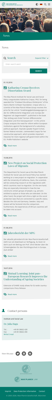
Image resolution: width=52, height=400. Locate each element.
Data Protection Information (25, 391)
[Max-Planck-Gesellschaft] (26, 369)
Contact (42, 391)
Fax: (5, 332)
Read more (12, 145)
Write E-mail (9, 334)
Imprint (8, 391)
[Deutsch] (41, 4)
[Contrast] (37, 4)
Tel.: (5, 329)
